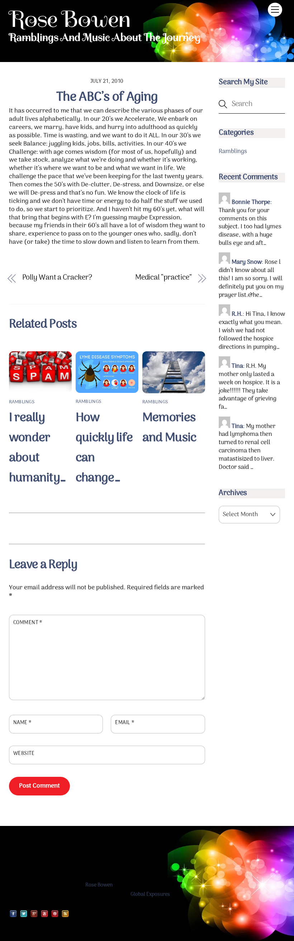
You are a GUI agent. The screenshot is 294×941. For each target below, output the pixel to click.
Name (22, 723)
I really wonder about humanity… (37, 448)
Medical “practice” (163, 278)
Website (24, 754)
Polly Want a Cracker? (57, 278)
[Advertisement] (107, 527)
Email (124, 723)
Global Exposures (150, 894)
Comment (27, 623)
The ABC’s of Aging (106, 97)
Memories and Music (169, 428)
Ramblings (21, 402)
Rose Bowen (99, 885)
